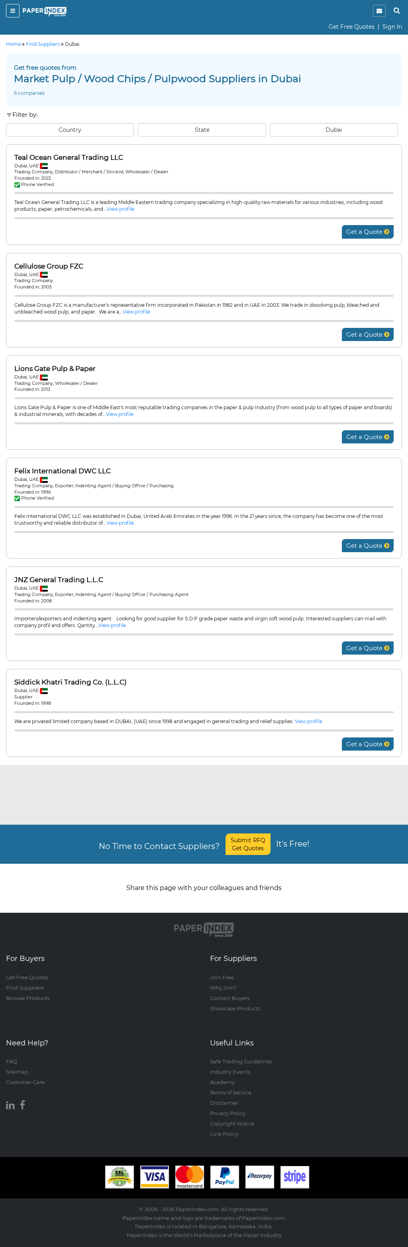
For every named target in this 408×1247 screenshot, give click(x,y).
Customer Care (25, 1082)
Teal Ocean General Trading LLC (68, 157)
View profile (120, 209)
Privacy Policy (227, 1113)
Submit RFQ (248, 844)
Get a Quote (365, 231)
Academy (222, 1082)
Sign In (392, 26)
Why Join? (223, 987)
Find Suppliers (25, 987)
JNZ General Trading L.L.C (58, 580)
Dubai (334, 129)
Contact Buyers (229, 998)
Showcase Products (235, 1008)
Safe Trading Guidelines (241, 1061)
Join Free (222, 977)
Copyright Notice (232, 1123)
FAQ (11, 1061)
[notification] (379, 11)
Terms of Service (230, 1092)
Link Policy (224, 1134)
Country (70, 129)
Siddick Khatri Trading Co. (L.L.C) (70, 682)
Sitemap (17, 1072)
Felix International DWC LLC (62, 471)
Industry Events (230, 1072)
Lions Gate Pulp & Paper (55, 369)
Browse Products (27, 998)
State (202, 129)
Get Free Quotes (352, 26)
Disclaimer (224, 1103)
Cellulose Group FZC (48, 266)
